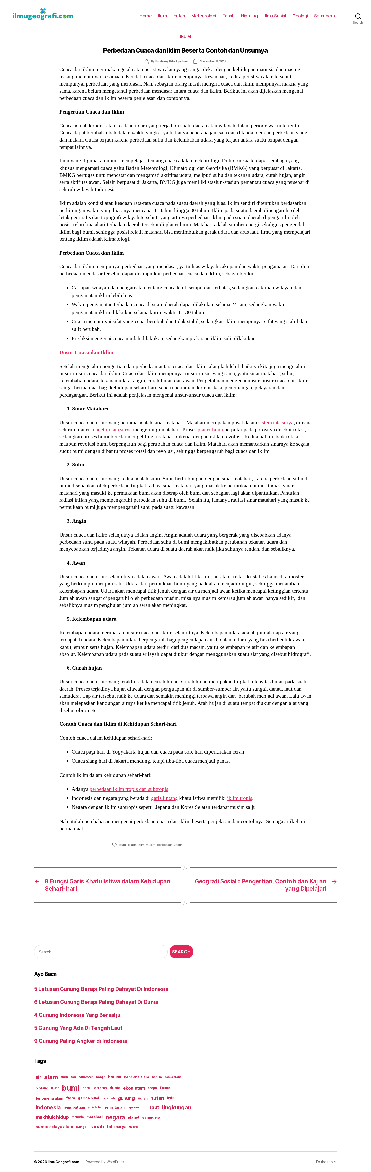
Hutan (179, 15)
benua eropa (173, 1077)
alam (51, 1077)
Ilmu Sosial (275, 15)
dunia (115, 1087)
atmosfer (86, 1077)
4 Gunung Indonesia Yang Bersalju (77, 1015)
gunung (126, 1098)
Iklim (162, 15)
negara (115, 1117)
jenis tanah (115, 1107)
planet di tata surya (111, 429)
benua (157, 1077)
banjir (100, 1077)
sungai (81, 1127)
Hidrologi (250, 15)
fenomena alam (50, 1098)
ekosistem (134, 1088)
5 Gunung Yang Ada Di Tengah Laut (78, 1028)
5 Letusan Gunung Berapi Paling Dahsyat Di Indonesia (101, 989)
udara (133, 1126)
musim (150, 845)
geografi (108, 1098)
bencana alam (136, 1077)
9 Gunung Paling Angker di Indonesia (80, 1041)
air (38, 1077)
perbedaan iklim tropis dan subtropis (129, 789)
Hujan (143, 1098)
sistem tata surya (276, 422)
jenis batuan (74, 1107)
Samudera (324, 15)
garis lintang (164, 798)
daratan (100, 1088)
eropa (152, 1088)
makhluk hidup (52, 1117)
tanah (97, 1127)
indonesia (48, 1107)
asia (73, 1077)
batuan (114, 1077)
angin (64, 1077)
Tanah (228, 15)
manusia (77, 1117)
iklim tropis (239, 798)
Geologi (300, 15)
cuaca (132, 845)
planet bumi (210, 429)
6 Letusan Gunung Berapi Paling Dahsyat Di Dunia (96, 1002)
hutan (157, 1098)
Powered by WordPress (105, 1162)
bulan (55, 1088)
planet (133, 1117)
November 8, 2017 (213, 61)
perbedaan (165, 845)
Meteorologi (203, 15)
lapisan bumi (137, 1107)
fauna (165, 1087)
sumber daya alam (54, 1126)
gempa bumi (88, 1098)
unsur (178, 845)
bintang (42, 1088)
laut (154, 1107)
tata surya (116, 1126)
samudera (151, 1117)
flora (70, 1098)
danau (87, 1088)
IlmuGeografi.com (64, 1162)
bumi (122, 845)
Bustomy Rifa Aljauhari (171, 61)
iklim (141, 845)
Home (146, 15)
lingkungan (176, 1107)
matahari (94, 1117)
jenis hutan (95, 1107)
